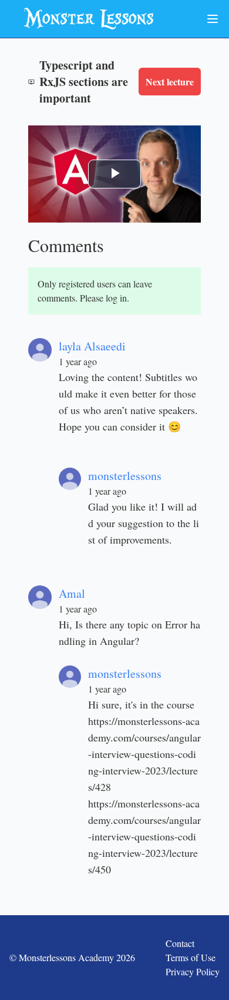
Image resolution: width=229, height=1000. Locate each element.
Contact (180, 943)
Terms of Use (190, 957)
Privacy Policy (193, 971)
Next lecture (170, 81)
